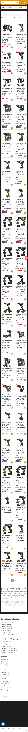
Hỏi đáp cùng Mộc (5, 696)
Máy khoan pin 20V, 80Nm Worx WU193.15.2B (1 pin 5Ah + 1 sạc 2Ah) (20, 203)
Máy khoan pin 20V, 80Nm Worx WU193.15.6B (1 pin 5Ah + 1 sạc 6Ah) (6, 203)
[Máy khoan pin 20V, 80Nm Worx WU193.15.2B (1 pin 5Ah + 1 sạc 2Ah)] (20, 193)
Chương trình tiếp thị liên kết (8, 634)
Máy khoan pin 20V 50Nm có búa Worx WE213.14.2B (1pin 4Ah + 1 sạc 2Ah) (7, 539)
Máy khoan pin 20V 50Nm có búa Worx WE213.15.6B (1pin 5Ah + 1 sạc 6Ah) (7, 262)
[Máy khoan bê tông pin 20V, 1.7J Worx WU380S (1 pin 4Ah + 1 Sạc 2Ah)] (20, 388)
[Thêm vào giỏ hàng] (12, 47)
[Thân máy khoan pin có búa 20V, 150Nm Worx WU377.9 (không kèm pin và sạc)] (7, 416)
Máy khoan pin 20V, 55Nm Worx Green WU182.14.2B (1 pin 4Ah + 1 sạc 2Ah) (6, 481)
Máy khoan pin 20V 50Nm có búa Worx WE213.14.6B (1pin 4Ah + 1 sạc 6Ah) (20, 262)
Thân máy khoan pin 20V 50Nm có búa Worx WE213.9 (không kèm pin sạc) (7, 511)
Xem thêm (13, 610)
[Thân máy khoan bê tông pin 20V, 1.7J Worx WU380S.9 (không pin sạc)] (7, 388)
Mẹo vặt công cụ (5, 690)
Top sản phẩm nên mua (7, 692)
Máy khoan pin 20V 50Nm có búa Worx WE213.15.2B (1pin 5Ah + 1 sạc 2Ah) (7, 290)
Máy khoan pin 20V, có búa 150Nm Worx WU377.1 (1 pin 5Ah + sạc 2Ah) (6, 174)
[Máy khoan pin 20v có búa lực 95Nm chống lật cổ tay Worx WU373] (20, 28)
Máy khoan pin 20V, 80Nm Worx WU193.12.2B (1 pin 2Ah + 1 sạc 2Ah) (6, 452)
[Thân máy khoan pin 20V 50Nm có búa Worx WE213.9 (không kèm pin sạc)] (7, 501)
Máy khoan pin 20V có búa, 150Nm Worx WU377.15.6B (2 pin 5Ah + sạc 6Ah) (20, 147)
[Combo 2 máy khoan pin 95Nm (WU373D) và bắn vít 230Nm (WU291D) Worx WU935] (7, 28)
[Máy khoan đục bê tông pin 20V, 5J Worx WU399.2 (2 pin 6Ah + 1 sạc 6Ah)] (20, 82)
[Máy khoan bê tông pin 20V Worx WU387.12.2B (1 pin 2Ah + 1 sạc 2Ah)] (7, 108)
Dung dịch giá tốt (5, 668)
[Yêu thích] (21, 2)
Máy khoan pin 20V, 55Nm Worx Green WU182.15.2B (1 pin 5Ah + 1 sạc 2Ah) (20, 232)
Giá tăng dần (23, 17)
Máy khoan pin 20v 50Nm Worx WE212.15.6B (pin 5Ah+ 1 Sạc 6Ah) (20, 289)
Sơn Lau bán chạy (5, 674)
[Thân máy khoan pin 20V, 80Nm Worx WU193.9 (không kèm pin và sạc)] (20, 416)
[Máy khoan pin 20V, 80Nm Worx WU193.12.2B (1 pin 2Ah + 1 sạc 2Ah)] (7, 442)
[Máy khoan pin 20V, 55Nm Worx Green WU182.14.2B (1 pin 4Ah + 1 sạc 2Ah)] (7, 471)
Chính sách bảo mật (6, 624)
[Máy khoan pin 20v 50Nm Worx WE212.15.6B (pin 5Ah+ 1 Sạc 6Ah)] (20, 280)
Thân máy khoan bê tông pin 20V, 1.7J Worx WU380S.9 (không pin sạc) (7, 398)
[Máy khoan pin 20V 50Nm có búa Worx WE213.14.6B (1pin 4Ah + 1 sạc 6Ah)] (20, 252)
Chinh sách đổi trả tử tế (7, 622)
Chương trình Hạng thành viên (8, 648)
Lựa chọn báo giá (21, 41)
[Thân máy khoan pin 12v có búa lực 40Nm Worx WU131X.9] (20, 56)
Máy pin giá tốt (4, 659)
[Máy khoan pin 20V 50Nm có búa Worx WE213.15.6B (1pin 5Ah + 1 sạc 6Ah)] (7, 252)
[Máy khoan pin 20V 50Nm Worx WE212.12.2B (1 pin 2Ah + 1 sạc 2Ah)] (7, 557)
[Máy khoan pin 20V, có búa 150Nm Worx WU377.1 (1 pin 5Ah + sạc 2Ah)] (7, 164)
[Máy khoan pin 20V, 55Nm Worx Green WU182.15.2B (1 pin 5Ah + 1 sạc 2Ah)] (20, 221)
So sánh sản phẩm (5, 685)
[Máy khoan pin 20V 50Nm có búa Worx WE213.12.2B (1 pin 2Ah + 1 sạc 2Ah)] (20, 501)
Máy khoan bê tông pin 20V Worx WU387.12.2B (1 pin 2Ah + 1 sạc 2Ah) (7, 118)
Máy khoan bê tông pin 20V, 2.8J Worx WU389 (20, 342)
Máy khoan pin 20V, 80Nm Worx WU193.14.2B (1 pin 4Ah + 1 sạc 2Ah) (20, 452)
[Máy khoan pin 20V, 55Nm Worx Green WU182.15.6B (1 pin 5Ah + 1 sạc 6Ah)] (7, 221)
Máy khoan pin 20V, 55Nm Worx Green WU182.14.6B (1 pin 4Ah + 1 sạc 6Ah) (20, 481)
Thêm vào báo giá (8, 44)
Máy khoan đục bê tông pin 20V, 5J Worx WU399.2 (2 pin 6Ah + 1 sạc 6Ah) (20, 92)
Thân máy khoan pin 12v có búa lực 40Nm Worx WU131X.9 (20, 65)
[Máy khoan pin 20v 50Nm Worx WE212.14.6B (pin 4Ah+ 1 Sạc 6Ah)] (7, 308)
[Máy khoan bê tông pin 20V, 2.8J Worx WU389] (20, 334)
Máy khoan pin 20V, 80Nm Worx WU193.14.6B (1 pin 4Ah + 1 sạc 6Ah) (20, 174)
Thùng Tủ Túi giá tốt (6, 672)
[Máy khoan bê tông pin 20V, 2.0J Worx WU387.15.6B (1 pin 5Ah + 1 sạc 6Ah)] (7, 136)
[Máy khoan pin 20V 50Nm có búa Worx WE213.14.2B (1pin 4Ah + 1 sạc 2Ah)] (7, 529)
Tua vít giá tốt (4, 666)
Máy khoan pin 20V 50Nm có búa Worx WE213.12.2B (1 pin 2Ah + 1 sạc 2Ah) (20, 511)
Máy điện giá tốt (5, 661)
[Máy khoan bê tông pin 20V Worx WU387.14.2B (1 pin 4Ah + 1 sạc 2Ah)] (20, 108)
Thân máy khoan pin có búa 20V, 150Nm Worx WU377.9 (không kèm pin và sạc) (6, 426)
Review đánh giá (5, 683)
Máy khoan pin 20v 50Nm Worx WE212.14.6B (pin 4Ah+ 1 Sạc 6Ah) (7, 317)
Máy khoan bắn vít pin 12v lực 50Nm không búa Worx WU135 (7, 65)
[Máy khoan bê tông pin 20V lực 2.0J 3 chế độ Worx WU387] (7, 362)
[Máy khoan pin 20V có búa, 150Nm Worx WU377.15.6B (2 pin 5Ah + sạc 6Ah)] (20, 136)
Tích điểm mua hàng (6, 646)
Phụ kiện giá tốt (5, 670)
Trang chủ (3, 7)
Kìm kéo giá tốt (4, 664)
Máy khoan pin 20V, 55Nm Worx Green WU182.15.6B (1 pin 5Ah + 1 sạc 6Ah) (6, 232)
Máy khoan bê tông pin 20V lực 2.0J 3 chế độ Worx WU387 (7, 371)
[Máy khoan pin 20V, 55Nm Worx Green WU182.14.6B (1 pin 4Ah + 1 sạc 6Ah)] (20, 471)
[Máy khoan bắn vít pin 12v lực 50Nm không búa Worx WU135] (7, 56)
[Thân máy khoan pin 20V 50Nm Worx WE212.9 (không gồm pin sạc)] (20, 529)
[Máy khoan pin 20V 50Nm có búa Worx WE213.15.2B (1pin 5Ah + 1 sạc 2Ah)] (7, 280)
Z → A (15, 17)
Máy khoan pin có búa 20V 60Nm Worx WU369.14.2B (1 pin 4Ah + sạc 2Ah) (7, 344)
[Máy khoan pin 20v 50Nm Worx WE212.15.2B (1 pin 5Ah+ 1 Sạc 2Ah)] (20, 308)
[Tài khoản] (25, 2)
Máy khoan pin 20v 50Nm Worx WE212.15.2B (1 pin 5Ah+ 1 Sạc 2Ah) (20, 317)
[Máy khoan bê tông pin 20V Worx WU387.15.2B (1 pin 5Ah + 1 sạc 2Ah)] (20, 362)
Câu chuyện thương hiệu (7, 688)
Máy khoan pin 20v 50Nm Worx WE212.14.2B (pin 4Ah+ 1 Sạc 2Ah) (20, 566)
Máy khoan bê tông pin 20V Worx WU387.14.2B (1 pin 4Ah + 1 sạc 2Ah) (20, 118)
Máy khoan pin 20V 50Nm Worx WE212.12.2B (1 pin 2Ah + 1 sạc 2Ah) (7, 567)
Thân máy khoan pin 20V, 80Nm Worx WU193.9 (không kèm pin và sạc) (20, 426)
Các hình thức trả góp (6, 632)
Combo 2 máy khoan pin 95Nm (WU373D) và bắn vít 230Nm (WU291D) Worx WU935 (7, 38)
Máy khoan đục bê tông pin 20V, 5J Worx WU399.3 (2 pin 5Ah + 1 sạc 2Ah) (7, 92)
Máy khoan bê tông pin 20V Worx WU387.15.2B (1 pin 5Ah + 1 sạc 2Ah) (20, 372)
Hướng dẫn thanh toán (6, 628)
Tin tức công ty (4, 694)
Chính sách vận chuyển (7, 626)
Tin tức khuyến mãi (5, 681)
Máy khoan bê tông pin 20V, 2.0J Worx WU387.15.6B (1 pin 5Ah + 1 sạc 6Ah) (7, 146)
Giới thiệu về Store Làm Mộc (8, 642)
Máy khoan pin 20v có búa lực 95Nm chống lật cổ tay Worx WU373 (20, 37)
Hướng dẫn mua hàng (6, 630)
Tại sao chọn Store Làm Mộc (8, 644)
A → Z (9, 17)
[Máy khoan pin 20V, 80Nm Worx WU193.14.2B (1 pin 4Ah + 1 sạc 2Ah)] (20, 442)
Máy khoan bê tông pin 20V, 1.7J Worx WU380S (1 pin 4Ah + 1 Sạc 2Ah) (20, 397)
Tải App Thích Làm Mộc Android (9, 650)
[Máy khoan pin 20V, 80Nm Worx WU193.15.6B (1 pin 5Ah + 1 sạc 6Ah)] (7, 193)
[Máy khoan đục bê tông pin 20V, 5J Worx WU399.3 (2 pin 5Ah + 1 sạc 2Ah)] (7, 82)
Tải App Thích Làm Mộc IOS (8, 652)
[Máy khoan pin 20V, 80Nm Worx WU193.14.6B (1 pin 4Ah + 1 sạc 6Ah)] (20, 164)
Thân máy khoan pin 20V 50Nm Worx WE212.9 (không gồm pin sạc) (19, 539)
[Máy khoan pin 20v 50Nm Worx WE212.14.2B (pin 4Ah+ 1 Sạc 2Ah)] (20, 557)
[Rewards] (3, 724)
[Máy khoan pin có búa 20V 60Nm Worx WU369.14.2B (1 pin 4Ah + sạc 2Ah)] (7, 334)
